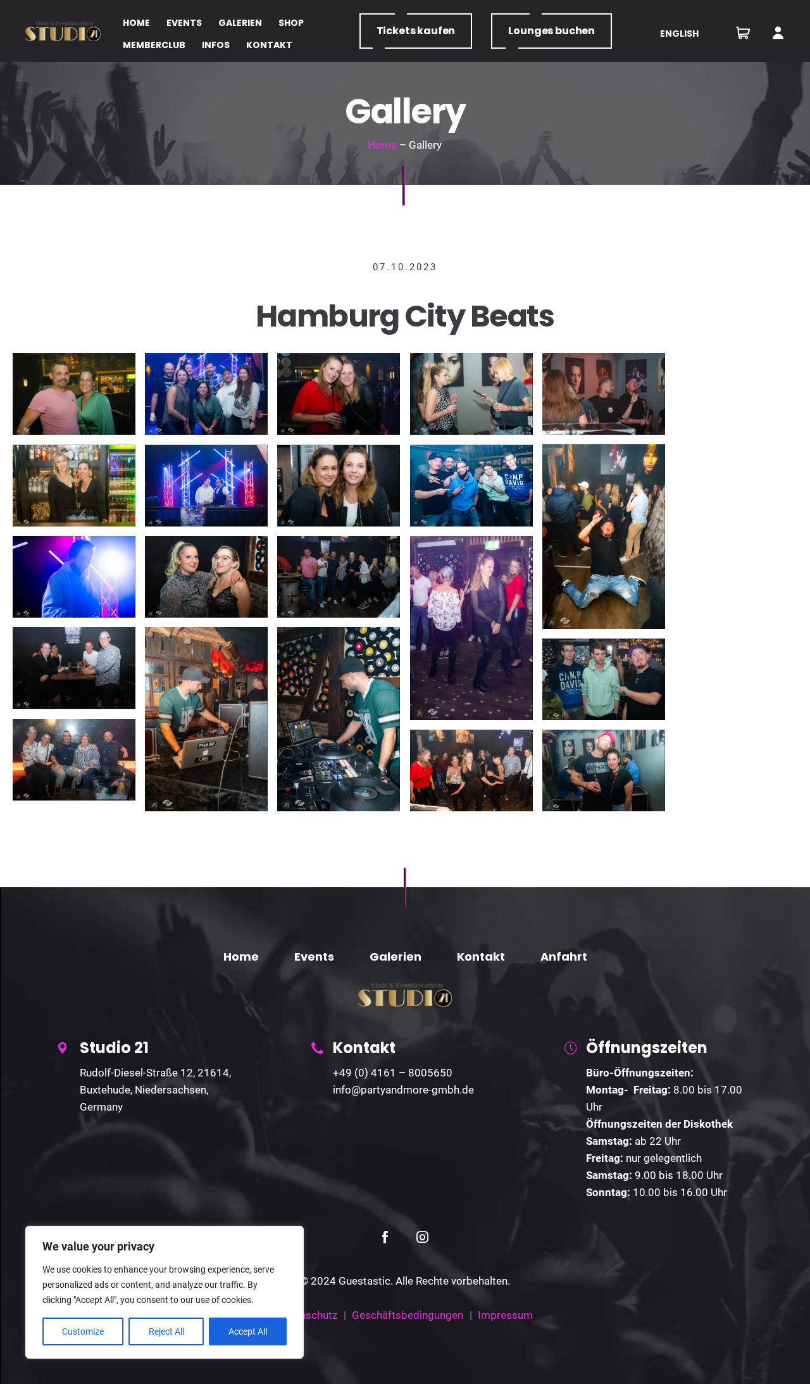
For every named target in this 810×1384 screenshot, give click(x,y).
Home (382, 145)
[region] (164, 1292)
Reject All (166, 1331)
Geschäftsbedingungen (407, 1315)
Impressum (505, 1315)
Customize (83, 1331)
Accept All (247, 1331)
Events (314, 956)
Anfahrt (563, 956)
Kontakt (481, 956)
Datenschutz (307, 1315)
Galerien (395, 956)
